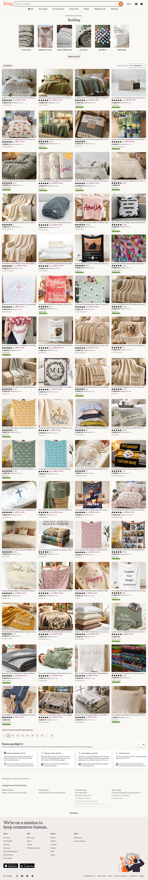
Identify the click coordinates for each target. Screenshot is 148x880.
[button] (7, 876)
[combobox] (65, 4)
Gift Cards (114, 9)
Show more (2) (74, 56)
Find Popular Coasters (82, 798)
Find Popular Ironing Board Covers (86, 801)
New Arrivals (43, 9)
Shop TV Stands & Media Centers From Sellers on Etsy (91, 807)
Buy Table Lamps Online (83, 795)
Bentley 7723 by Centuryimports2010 (14, 792)
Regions (142, 876)
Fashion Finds (74, 9)
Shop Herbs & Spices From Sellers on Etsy (89, 803)
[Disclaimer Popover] (22, 743)
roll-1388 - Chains (117, 798)
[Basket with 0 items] (141, 4)
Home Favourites (58, 9)
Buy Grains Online (81, 792)
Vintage (86, 9)
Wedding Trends (100, 9)
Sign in (129, 4)
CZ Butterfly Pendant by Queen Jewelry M (125, 792)
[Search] (120, 4)
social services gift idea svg (120, 795)
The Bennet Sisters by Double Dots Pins (51, 792)
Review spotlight (11, 743)
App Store (10, 866)
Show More (74, 813)
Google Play (27, 866)
